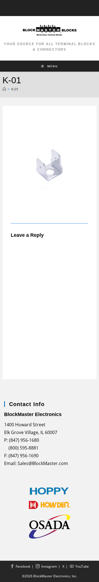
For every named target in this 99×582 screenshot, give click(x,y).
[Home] (4, 89)
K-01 (14, 89)
